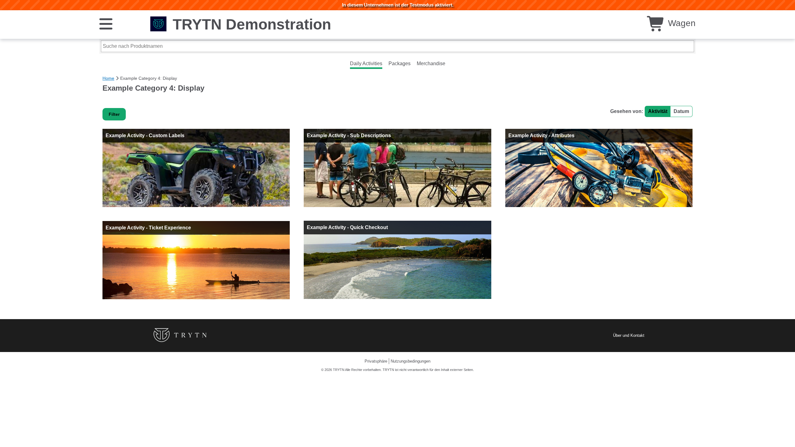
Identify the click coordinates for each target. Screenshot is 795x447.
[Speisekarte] (105, 23)
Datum (681, 111)
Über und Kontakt (628, 335)
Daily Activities (366, 63)
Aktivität (657, 111)
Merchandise (431, 63)
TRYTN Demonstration (252, 24)
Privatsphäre (376, 361)
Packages (399, 63)
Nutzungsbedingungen (410, 361)
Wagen (681, 23)
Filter (114, 114)
